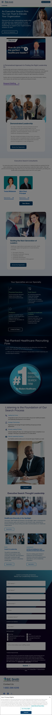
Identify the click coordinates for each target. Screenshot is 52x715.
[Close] (49, 697)
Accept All (26, 712)
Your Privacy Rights (26, 708)
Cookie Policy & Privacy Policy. (37, 705)
